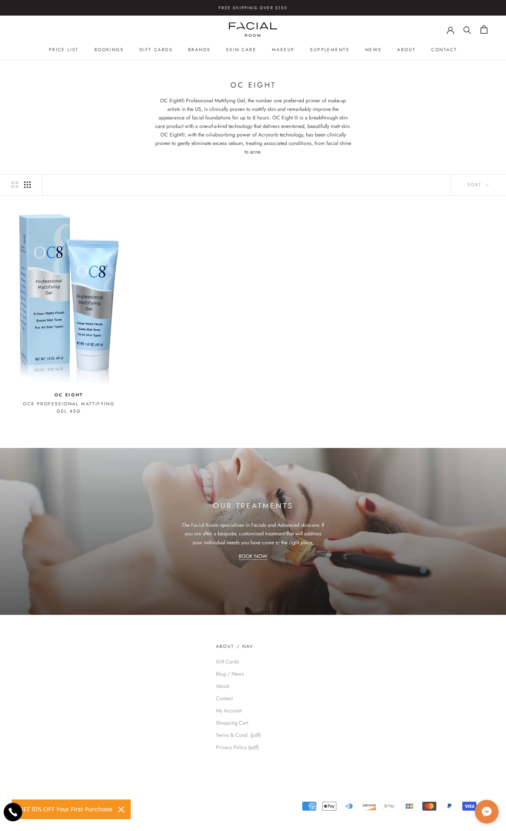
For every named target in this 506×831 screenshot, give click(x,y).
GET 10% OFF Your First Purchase (65, 809)
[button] (487, 812)
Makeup (283, 49)
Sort (475, 184)
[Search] (467, 29)
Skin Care (241, 49)
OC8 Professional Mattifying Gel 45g (68, 407)
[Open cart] (483, 29)
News (373, 49)
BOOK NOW (253, 556)
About (406, 49)
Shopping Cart (232, 722)
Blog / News (230, 673)
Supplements (329, 49)
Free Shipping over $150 (253, 8)
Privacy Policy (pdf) (237, 747)
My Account (229, 710)
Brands (199, 49)
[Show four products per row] (27, 184)
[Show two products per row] (14, 184)
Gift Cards (156, 49)
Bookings (109, 49)
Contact (444, 49)
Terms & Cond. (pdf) (238, 735)
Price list (64, 49)
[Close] (121, 809)
